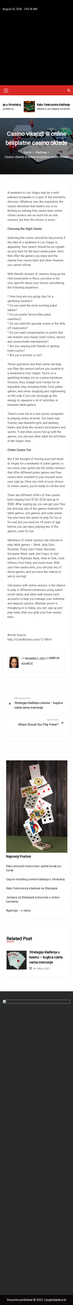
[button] (68, 90)
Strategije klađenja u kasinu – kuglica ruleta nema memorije (46, 957)
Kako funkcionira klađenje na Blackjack (32, 888)
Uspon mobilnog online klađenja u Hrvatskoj (35, 879)
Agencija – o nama (18, 910)
